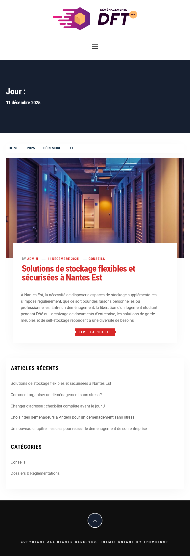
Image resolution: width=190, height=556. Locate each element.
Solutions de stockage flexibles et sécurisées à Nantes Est (78, 273)
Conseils (97, 259)
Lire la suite (94, 332)
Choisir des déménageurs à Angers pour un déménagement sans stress (72, 417)
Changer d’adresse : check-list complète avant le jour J (58, 406)
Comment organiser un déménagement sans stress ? (56, 394)
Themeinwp (156, 542)
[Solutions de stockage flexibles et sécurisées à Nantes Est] (95, 207)
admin (32, 259)
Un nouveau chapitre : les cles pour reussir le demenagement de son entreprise (79, 428)
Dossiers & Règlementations (35, 473)
